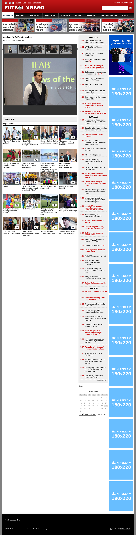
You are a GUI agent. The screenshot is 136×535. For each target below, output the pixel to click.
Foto (24, 2)
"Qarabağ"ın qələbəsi (92, 245)
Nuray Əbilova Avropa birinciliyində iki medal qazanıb (96, 278)
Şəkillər (6, 37)
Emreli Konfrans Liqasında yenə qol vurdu (95, 299)
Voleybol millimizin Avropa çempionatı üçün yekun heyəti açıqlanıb (95, 318)
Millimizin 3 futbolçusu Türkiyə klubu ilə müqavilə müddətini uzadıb (95, 192)
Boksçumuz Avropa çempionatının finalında (93, 215)
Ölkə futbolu (34, 15)
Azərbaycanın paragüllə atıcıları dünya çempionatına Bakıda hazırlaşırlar (95, 200)
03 (81, 400)
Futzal (78, 15)
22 (102, 406)
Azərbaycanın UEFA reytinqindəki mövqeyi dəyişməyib (92, 262)
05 (89, 400)
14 (98, 403)
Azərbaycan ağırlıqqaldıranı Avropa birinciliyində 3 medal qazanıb (95, 122)
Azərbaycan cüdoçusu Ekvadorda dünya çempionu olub (95, 270)
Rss (18, 520)
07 (98, 400)
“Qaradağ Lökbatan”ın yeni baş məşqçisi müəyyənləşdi (96, 129)
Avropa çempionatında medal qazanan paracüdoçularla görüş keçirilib (95, 369)
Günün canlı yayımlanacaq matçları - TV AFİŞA (94, 240)
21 (98, 406)
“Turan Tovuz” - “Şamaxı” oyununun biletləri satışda (94, 348)
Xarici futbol (50, 15)
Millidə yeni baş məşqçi (93, 155)
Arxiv (29, 2)
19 (89, 406)
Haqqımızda (37, 2)
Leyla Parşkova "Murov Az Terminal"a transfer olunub (94, 42)
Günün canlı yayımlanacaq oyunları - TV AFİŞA (94, 79)
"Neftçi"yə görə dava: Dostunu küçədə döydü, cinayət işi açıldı (93, 333)
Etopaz (125, 15)
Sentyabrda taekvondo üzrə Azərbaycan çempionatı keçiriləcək (95, 361)
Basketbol (90, 15)
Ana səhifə (8, 15)
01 (102, 398)
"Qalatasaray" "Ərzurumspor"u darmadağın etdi (95, 73)
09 (106, 400)
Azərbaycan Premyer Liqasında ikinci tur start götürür (94, 105)
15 (102, 403)
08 (102, 400)
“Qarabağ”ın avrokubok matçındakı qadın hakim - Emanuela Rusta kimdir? (94, 208)
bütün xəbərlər (101, 380)
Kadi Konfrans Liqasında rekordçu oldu (94, 234)
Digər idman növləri (108, 15)
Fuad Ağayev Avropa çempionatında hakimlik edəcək (93, 161)
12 (89, 403)
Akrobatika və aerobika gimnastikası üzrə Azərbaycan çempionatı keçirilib (95, 142)
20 (93, 406)
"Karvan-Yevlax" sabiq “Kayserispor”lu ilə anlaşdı (94, 311)
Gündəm (20, 15)
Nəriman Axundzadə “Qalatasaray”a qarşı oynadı (95, 112)
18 (85, 406)
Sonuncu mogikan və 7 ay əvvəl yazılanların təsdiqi (94, 228)
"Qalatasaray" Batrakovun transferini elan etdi (94, 377)
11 (85, 403)
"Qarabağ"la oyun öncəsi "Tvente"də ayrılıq (94, 325)
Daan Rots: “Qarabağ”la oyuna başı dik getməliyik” (95, 67)
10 (81, 403)
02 (106, 398)
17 (81, 406)
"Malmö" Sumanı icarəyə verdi (95, 256)
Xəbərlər (18, 2)
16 (106, 403)
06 (93, 400)
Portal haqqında (10, 520)
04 (85, 400)
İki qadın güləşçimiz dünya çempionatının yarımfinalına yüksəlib (95, 341)
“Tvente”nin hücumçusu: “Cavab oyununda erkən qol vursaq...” (95, 183)
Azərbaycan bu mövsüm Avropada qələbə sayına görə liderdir (96, 175)
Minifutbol (65, 15)
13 (93, 403)
